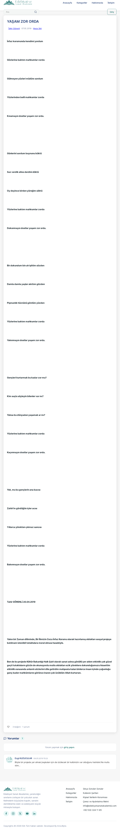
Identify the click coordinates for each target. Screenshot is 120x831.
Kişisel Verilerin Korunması (95, 797)
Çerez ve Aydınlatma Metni (96, 801)
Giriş (112, 12)
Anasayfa (67, 2)
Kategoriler (82, 2)
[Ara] (35, 12)
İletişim (111, 2)
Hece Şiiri (37, 28)
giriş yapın (69, 747)
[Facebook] (6, 813)
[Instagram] (13, 813)
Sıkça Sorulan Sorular (93, 788)
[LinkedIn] (34, 813)
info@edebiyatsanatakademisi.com (99, 805)
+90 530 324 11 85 (92, 810)
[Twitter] (20, 813)
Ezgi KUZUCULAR (23, 758)
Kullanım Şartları (90, 793)
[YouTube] (27, 813)
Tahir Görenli (14, 28)
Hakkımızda (97, 2)
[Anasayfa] (18, 2)
